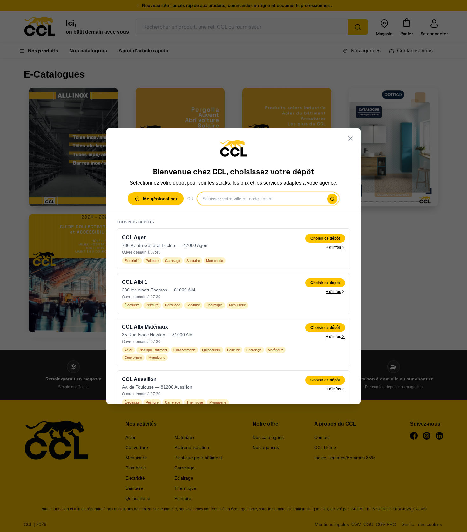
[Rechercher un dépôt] (332, 199)
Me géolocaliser (160, 198)
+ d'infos (333, 247)
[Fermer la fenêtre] (350, 138)
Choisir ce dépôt (325, 238)
